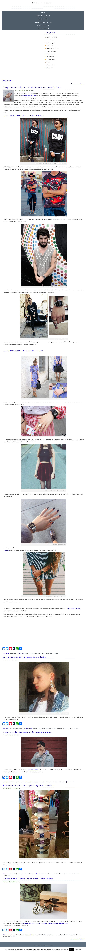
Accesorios (26, 653)
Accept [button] (71, 949)
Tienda (49, 62)
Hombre (50, 782)
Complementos (41, 653)
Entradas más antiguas (77, 83)
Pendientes (65, 728)
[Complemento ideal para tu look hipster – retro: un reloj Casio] (8, 100)
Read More (78, 949)
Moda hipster (43, 19)
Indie (69, 935)
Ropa (65, 782)
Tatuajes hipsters (51, 59)
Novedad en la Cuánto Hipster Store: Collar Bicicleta (28, 878)
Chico (33, 782)
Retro (4, 936)
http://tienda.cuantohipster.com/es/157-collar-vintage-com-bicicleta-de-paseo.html (44, 923)
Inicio (43, 13)
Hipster (45, 782)
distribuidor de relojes (74, 608)
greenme (6, 550)
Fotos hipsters (59, 874)
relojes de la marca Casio (29, 95)
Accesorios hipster (52, 37)
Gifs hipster (50, 45)
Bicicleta (41, 935)
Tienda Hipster (43, 28)
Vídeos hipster (43, 25)
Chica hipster (44, 728)
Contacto (52, 945)
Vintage (8, 936)
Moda (60, 728)
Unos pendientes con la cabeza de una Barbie (24, 657)
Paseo (79, 935)
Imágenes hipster (43, 16)
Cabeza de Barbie (36, 728)
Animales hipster (51, 40)
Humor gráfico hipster (43, 22)
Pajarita (77, 874)
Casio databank (33, 653)
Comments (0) (56, 653)
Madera (70, 874)
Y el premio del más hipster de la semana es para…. (27, 732)
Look (58, 728)
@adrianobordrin (33, 769)
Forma (61, 935)
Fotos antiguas (51, 43)
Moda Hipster (74, 935)
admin (32, 90)
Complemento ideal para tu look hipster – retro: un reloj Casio (32, 87)
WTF (70, 728)
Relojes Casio (49, 653)
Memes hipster (51, 54)
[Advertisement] (15, 41)
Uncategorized (51, 65)
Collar (50, 935)
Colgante (46, 935)
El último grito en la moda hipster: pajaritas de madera (28, 785)
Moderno (60, 782)
